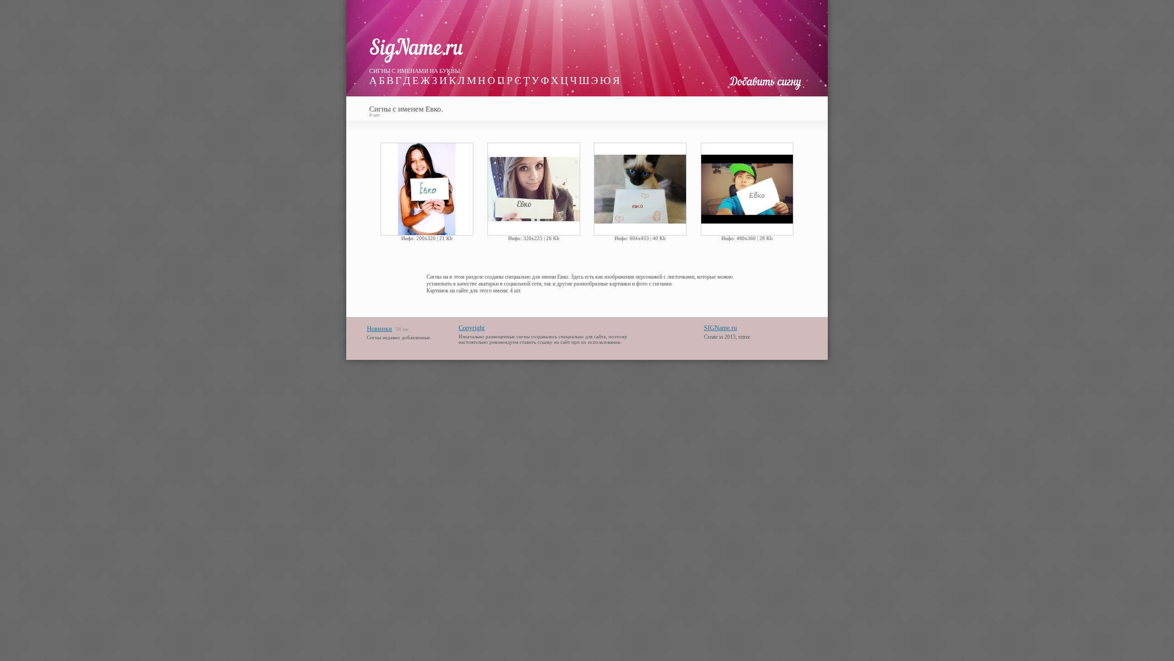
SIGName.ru (720, 328)
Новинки (379, 328)
